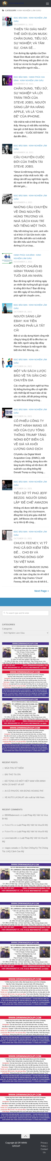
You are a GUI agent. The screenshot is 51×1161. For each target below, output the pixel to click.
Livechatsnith (11, 838)
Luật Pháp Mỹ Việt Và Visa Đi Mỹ (32, 825)
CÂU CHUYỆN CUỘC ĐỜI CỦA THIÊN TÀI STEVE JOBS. (29, 161)
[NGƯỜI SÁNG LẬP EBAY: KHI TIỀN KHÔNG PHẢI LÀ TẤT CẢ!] (7, 308)
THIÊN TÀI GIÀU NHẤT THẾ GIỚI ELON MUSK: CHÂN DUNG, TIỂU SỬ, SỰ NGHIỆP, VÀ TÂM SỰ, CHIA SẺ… (31, 38)
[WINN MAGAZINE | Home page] (16, 3)
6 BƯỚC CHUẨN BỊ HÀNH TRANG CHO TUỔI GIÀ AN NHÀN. (28, 271)
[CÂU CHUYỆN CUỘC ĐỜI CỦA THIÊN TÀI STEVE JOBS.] (7, 149)
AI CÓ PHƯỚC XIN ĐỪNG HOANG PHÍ (24, 791)
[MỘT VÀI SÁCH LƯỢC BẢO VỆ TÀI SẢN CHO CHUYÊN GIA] (7, 363)
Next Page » (41, 591)
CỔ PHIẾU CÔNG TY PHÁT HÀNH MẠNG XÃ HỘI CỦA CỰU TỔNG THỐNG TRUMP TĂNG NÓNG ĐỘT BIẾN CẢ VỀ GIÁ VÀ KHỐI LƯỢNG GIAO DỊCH (30, 435)
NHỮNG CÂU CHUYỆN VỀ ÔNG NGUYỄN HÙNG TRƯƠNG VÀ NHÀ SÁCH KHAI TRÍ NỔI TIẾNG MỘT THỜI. (30, 216)
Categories (7, 628)
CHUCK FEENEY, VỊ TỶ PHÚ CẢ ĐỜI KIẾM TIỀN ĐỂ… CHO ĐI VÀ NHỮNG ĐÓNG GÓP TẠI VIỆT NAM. (31, 552)
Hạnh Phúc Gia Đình (24, 255)
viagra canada (11, 848)
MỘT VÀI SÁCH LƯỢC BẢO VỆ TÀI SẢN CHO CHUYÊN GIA (30, 375)
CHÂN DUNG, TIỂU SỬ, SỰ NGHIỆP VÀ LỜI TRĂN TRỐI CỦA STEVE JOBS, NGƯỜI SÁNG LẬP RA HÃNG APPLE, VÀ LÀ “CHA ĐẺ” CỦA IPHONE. (31, 102)
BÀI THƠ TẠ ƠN (13, 774)
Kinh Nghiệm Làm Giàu (31, 80)
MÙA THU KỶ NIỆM (14, 768)
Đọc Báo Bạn (20, 18)
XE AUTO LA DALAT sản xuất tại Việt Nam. (25, 797)
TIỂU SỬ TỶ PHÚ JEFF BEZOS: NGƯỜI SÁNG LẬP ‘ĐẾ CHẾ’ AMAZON (31, 497)
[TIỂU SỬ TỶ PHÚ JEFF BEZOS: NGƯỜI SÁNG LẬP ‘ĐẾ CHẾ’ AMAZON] (7, 485)
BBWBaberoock (12, 815)
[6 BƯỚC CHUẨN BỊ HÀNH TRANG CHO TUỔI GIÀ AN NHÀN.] (7, 258)
